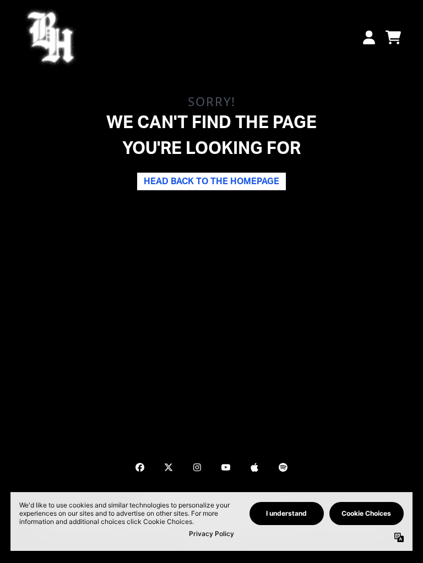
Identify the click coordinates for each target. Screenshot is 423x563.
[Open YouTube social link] (226, 467)
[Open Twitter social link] (168, 467)
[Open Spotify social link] (283, 467)
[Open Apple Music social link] (254, 467)
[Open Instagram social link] (197, 467)
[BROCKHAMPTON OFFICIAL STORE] (51, 37)
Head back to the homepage (211, 181)
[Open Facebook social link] (140, 467)
